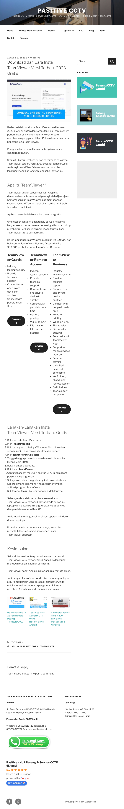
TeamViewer (47, 646)
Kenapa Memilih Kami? (30, 30)
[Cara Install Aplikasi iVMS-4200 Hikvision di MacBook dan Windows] (60, 602)
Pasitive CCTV (62, 10)
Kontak (10, 38)
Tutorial (17, 642)
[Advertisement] (97, 179)
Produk (51, 30)
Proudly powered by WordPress (80, 801)
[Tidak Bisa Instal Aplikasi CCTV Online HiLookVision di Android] (38, 602)
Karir (102, 30)
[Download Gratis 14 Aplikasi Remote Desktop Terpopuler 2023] (16, 602)
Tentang (24, 38)
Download (16, 321)
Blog (91, 30)
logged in (26, 673)
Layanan (67, 30)
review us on (15, 782)
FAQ (81, 30)
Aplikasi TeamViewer (24, 646)
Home (10, 30)
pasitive (35, 58)
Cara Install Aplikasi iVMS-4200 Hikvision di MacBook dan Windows (60, 618)
